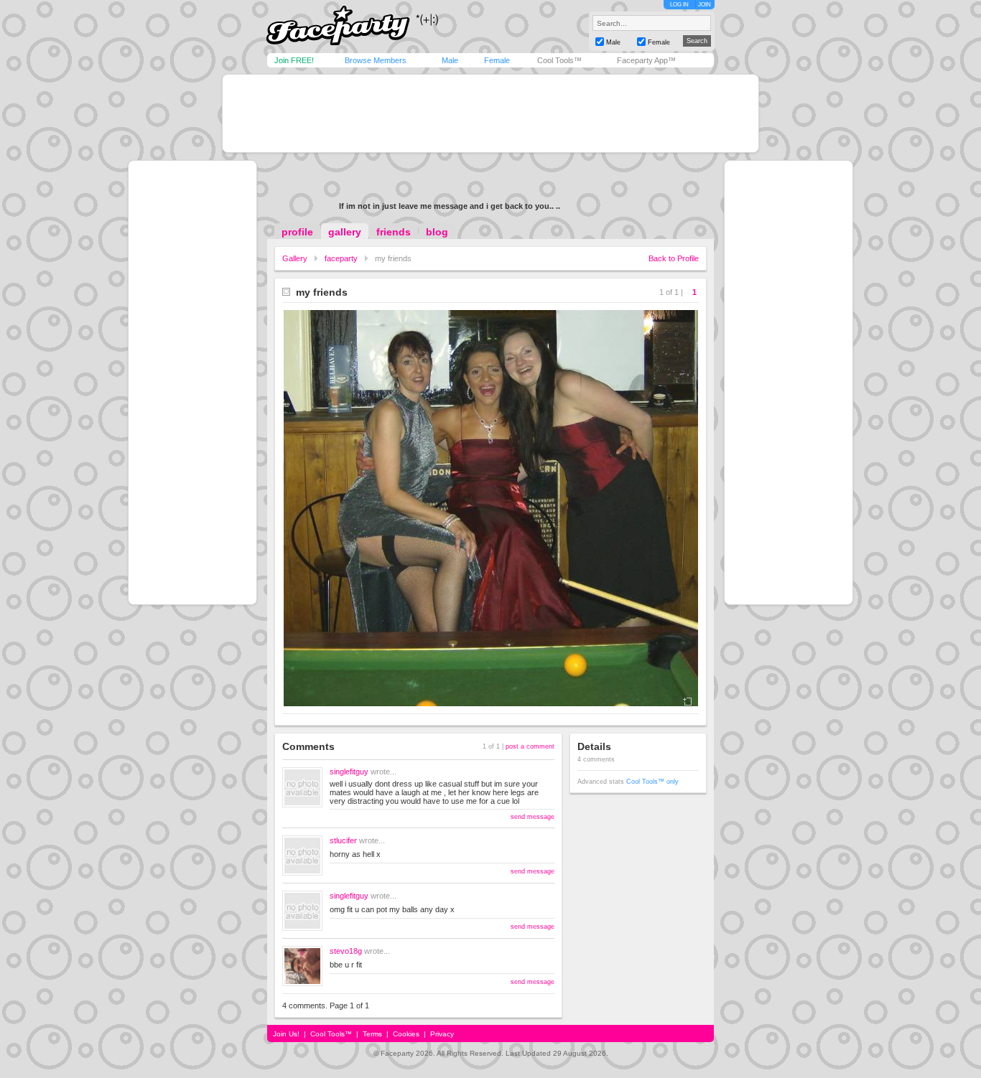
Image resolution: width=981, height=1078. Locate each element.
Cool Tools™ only (652, 781)
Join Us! (286, 1034)
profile (297, 232)
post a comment (530, 746)
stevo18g (346, 951)
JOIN (704, 4)
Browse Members (375, 60)
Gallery (294, 258)
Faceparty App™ (646, 60)
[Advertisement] (490, 113)
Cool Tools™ (559, 60)
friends (393, 232)
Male (450, 60)
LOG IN (679, 4)
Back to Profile (673, 258)
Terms (372, 1034)
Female (497, 60)
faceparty (341, 258)
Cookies (406, 1034)
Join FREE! (294, 60)
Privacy (442, 1034)
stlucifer (343, 840)
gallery (344, 232)
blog (437, 232)
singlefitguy (349, 771)
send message (532, 816)
